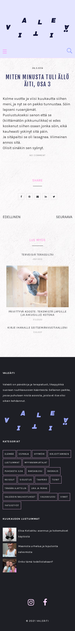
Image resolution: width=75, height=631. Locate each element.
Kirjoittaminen (59, 454)
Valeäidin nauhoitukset (20, 497)
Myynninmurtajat (36, 462)
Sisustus (26, 479)
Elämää (9, 454)
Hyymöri (39, 454)
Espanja (24, 454)
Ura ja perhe (39, 488)
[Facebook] (45, 602)
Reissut (10, 479)
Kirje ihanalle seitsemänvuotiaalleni (37, 327)
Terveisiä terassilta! (37, 254)
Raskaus (53, 471)
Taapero (42, 479)
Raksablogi (35, 471)
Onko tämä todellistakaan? (35, 561)
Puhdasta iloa (14, 471)
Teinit (55, 479)
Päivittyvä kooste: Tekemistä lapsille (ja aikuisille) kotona (38, 313)
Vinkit (64, 497)
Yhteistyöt (12, 505)
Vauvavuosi (48, 497)
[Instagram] (31, 602)
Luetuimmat (12, 462)
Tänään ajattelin (15, 488)
